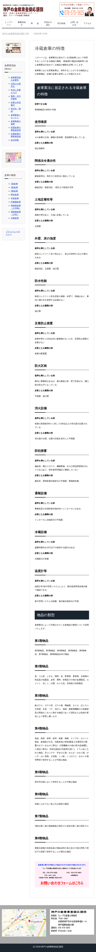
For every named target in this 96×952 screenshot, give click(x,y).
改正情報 (15, 140)
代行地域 (61, 23)
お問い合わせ (74, 23)
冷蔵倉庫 (15, 218)
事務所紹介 (22, 23)
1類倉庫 (14, 184)
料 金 (35, 23)
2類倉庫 (14, 187)
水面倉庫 (15, 198)
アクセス (88, 23)
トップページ (9, 23)
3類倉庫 (14, 191)
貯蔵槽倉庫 (16, 202)
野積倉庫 (15, 195)
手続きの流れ (48, 23)
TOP (17, 34)
